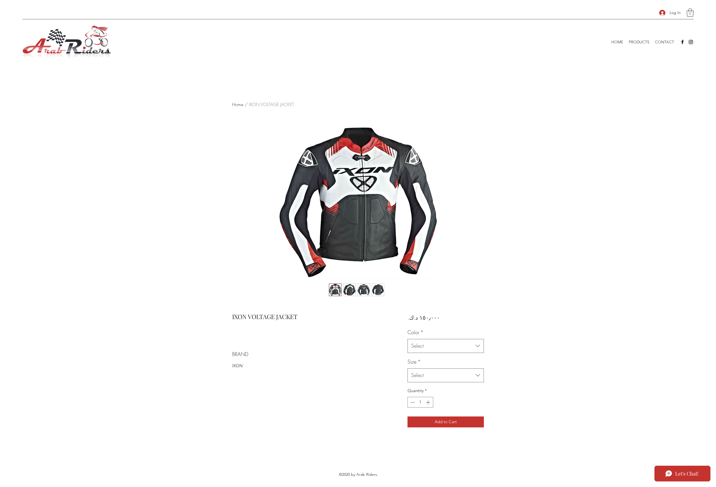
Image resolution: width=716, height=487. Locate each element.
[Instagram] (691, 42)
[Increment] (428, 402)
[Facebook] (682, 42)
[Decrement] (412, 402)
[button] (690, 12)
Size (414, 361)
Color (415, 332)
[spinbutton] (420, 402)
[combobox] (446, 346)
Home (237, 104)
